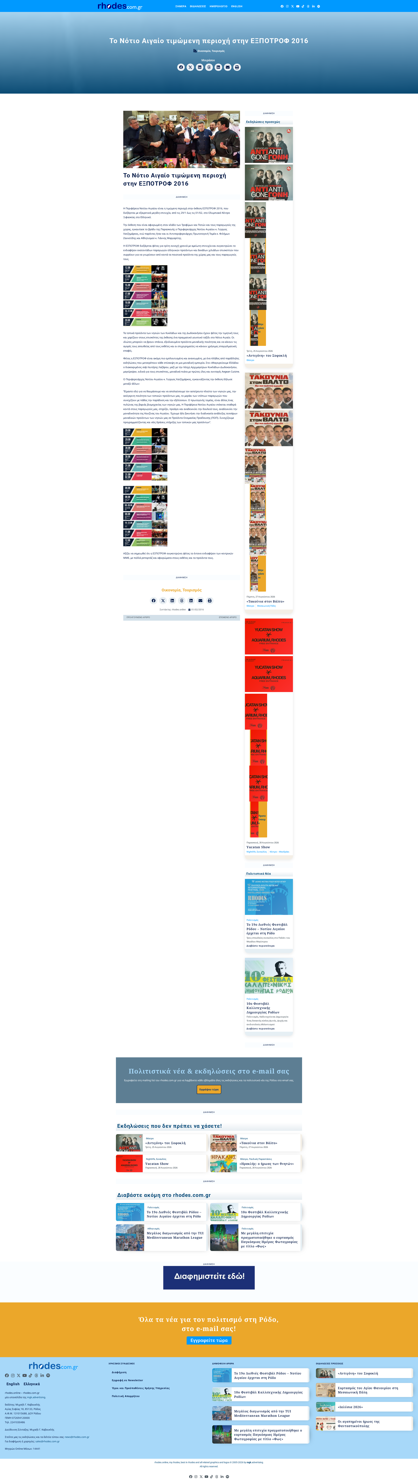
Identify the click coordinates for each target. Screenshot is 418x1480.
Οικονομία (204, 50)
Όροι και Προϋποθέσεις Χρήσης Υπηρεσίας (141, 1388)
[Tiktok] (303, 6)
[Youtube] (297, 6)
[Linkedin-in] (313, 6)
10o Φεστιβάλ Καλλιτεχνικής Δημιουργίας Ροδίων (263, 1007)
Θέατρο (250, 360)
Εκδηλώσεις (198, 6)
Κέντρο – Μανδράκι (279, 851)
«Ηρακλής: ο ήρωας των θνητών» (267, 1164)
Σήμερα (181, 6)
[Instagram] (287, 6)
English (236, 6)
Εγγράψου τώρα (209, 1089)
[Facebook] (282, 6)
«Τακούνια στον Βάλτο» (265, 601)
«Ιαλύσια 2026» (350, 1407)
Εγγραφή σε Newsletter (127, 1380)
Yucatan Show (258, 847)
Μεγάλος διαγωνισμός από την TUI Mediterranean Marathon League (175, 1235)
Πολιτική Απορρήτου (126, 1396)
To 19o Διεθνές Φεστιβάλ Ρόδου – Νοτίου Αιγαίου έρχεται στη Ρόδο (267, 928)
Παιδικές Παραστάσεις (260, 1159)
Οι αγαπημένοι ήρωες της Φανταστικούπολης (359, 1423)
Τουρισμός (218, 50)
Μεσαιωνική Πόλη (266, 605)
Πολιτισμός (252, 919)
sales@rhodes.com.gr (47, 1441)
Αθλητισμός (153, 1228)
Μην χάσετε (261, 327)
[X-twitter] (292, 6)
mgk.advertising (36, 1397)
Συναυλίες (262, 851)
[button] (181, 67)
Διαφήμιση (119, 1372)
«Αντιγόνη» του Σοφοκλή (267, 355)
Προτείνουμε (262, 819)
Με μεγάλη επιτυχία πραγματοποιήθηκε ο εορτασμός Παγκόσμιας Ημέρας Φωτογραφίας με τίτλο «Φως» (269, 1239)
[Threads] (308, 6)
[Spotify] (318, 6)
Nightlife (251, 851)
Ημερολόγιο (219, 6)
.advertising (255, 1462)
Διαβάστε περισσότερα (261, 945)
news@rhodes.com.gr (77, 1437)
